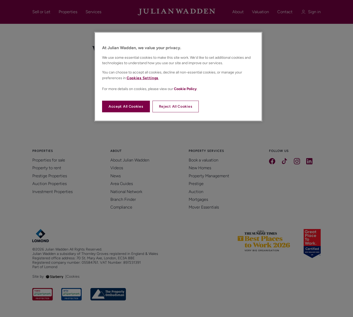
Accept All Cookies (126, 106)
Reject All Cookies (176, 106)
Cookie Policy (185, 89)
